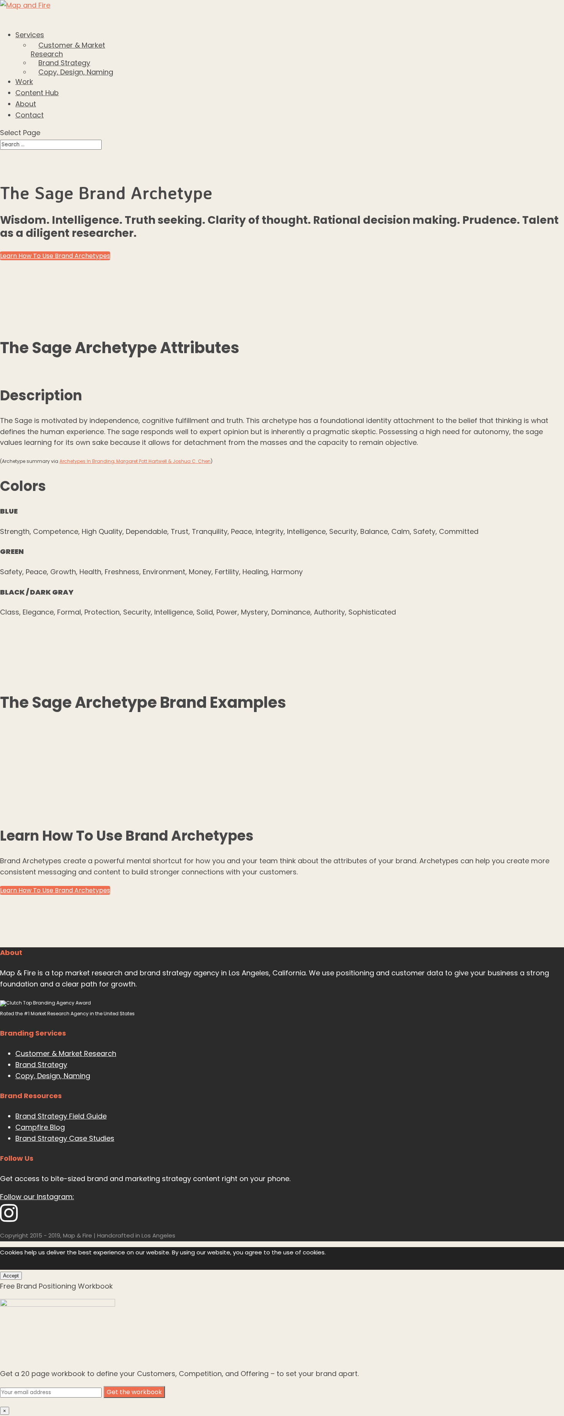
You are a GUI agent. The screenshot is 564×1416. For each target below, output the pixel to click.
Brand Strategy (64, 63)
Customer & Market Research (68, 49)
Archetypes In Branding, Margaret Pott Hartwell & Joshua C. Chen (135, 461)
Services (29, 35)
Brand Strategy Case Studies (64, 1138)
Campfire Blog (40, 1127)
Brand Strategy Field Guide (61, 1116)
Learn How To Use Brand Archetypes (55, 255)
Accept (11, 1276)
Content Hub (37, 92)
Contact (29, 115)
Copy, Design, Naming (75, 72)
